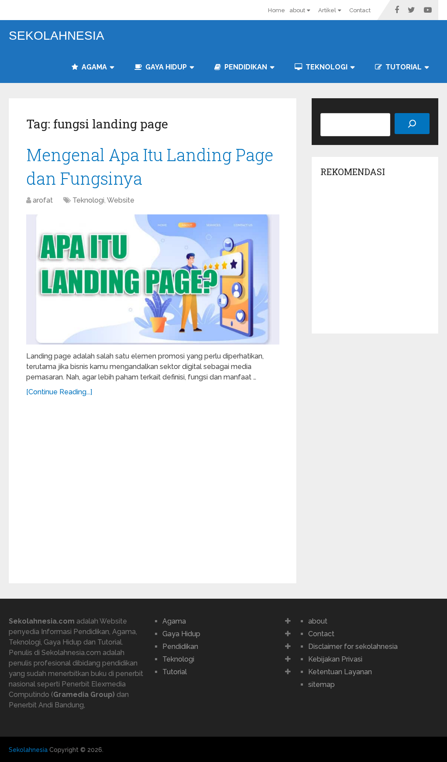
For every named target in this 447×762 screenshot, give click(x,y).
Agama (93, 67)
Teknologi (325, 67)
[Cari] (412, 123)
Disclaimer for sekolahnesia (353, 646)
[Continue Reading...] (59, 392)
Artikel (327, 10)
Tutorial (403, 67)
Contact (360, 10)
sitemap (321, 684)
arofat (43, 200)
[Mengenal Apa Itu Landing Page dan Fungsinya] (152, 279)
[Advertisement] (152, 486)
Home (276, 10)
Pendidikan (245, 67)
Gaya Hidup (165, 67)
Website (120, 200)
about (297, 10)
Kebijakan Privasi (335, 659)
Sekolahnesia (56, 36)
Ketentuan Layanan (340, 672)
